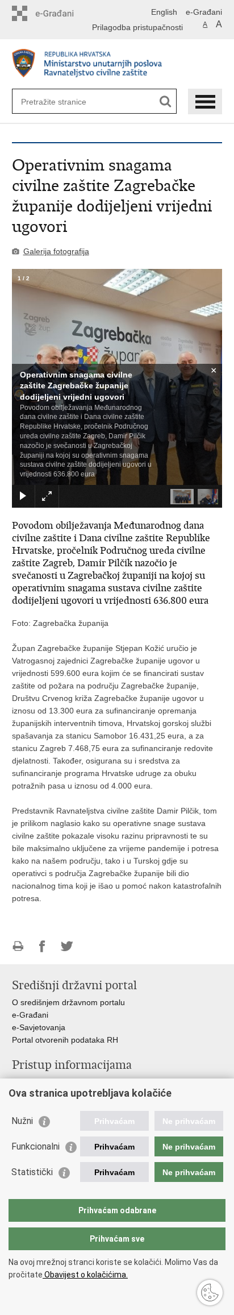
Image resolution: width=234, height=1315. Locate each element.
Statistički (32, 1172)
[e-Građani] (60, 13)
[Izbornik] (205, 101)
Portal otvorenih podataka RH (65, 1039)
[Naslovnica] (117, 64)
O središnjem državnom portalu (68, 1002)
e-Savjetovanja (38, 1027)
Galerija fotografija (56, 251)
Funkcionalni (35, 1146)
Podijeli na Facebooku (42, 946)
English (164, 11)
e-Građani (204, 11)
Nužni (22, 1120)
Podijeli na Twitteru (67, 946)
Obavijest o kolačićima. (85, 1274)
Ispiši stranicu (18, 946)
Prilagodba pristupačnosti (137, 27)
